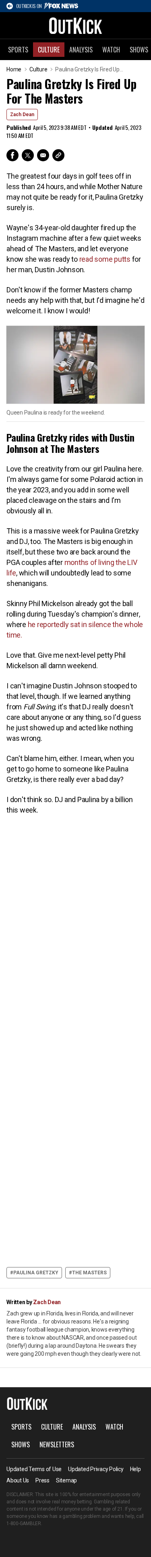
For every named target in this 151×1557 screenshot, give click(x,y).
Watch (111, 49)
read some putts (104, 259)
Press (42, 1480)
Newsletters (56, 1444)
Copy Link (58, 155)
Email (43, 155)
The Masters (89, 1273)
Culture (49, 49)
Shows (20, 1444)
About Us (17, 1480)
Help (135, 1469)
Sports (18, 49)
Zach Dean (22, 114)
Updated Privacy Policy (96, 1469)
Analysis (81, 49)
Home (13, 69)
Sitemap (66, 1480)
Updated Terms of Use (34, 1469)
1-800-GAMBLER (23, 1523)
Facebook (12, 155)
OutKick (75, 25)
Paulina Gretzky (35, 1273)
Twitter (28, 155)
